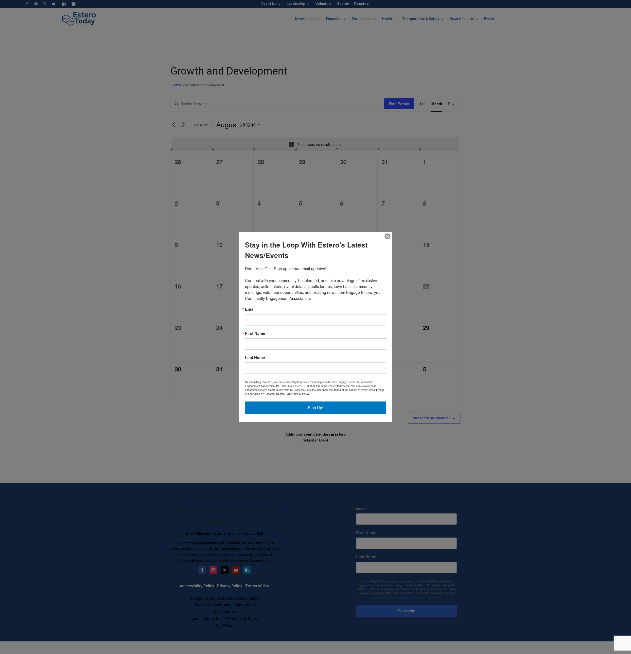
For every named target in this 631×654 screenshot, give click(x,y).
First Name (255, 333)
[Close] (387, 236)
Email (250, 309)
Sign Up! (315, 407)
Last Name (255, 357)
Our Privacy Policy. (298, 393)
